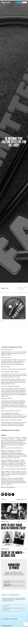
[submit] (22, 610)
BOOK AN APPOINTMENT (7, 487)
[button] (2, 494)
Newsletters (5, 288)
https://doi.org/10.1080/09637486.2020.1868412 (14, 469)
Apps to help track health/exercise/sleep (13, 526)
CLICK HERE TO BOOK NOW (9, 619)
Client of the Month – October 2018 (12, 554)
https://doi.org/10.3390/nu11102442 (10, 457)
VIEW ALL (3, 499)
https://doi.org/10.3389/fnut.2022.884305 (12, 448)
